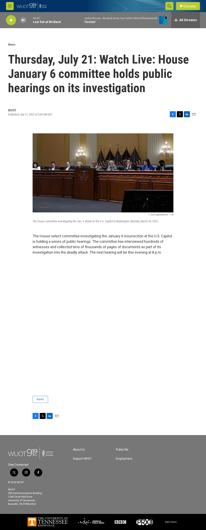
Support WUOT (82, 458)
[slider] (29, 20)
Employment (124, 458)
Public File (122, 449)
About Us (79, 449)
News (11, 44)
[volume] (23, 20)
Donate (189, 6)
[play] (11, 20)
